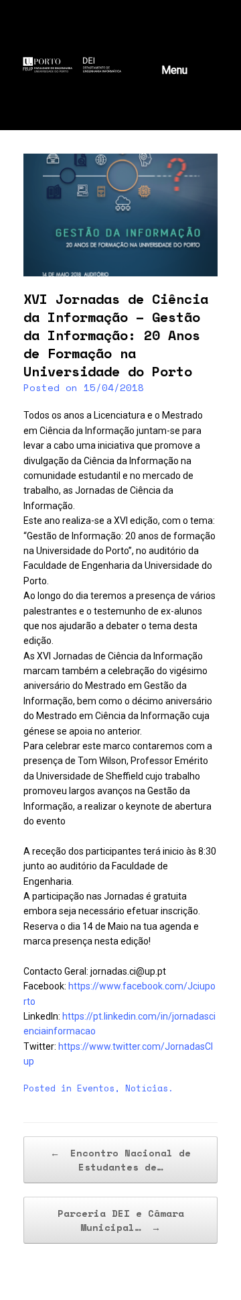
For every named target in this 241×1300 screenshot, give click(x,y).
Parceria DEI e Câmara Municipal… (121, 1220)
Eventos (95, 1088)
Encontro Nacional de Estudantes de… (120, 1160)
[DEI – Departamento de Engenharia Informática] (89, 64)
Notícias (146, 1088)
